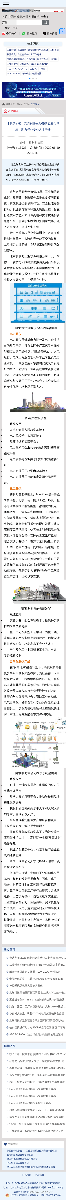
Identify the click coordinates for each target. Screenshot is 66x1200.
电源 (43, 68)
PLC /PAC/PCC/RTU (17, 68)
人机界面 (54, 49)
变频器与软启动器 (16, 59)
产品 (26, 104)
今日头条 (11, 33)
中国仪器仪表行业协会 (18, 1163)
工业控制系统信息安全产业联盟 (41, 1151)
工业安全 (11, 49)
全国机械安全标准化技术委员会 (22, 1159)
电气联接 (26, 73)
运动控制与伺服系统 (38, 49)
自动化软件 (23, 54)
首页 (19, 104)
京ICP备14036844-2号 (41, 1191)
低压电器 (36, 73)
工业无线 (22, 49)
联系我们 (39, 1174)
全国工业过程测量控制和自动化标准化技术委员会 (31, 1167)
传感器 (54, 59)
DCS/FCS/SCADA (39, 64)
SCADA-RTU (13, 73)
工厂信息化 (35, 54)
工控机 (33, 68)
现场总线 (24, 64)
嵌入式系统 (42, 59)
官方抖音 (52, 33)
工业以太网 (12, 64)
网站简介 (26, 1174)
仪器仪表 (30, 59)
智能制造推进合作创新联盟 (20, 1155)
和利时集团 (36, 142)
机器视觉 (11, 54)
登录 (7, 27)
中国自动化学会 (14, 1151)
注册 (15, 27)
